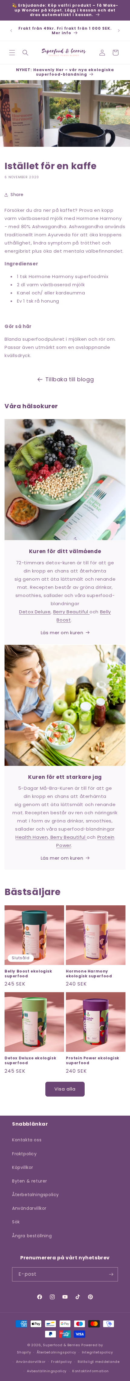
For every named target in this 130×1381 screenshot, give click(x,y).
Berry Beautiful (71, 611)
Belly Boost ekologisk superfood (28, 973)
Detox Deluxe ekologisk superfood (30, 1060)
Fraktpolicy (24, 1154)
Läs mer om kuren (62, 632)
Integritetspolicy (97, 1352)
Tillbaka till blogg (69, 379)
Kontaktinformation (90, 1371)
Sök (16, 1222)
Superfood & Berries (61, 1345)
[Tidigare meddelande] (11, 30)
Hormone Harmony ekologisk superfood (89, 973)
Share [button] (17, 195)
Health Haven (31, 837)
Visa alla (65, 1089)
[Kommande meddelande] (118, 30)
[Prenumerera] (111, 1274)
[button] (12, 52)
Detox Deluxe (34, 611)
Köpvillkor (22, 1167)
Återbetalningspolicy (35, 1195)
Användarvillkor (29, 1208)
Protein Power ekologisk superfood (92, 1060)
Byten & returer (29, 1181)
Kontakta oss (26, 1140)
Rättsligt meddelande (99, 1361)
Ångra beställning (32, 1236)
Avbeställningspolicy (47, 1371)
